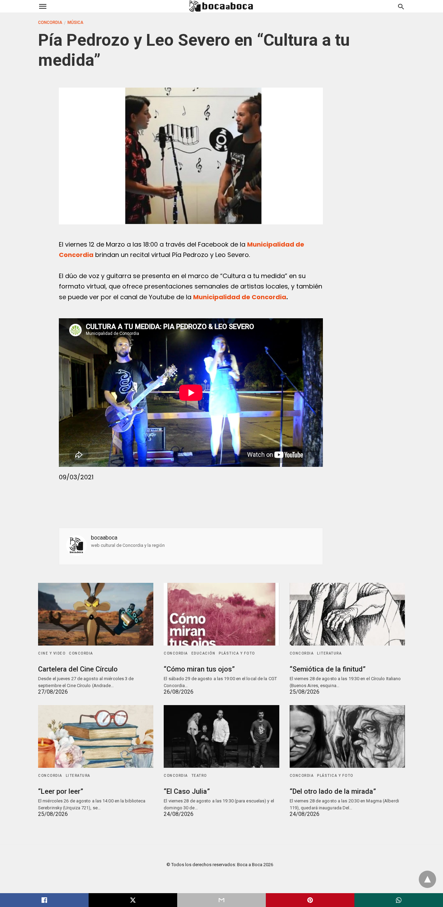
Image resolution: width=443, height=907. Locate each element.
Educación (203, 653)
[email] (221, 900)
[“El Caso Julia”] (221, 736)
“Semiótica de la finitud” (327, 669)
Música (75, 22)
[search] (401, 6)
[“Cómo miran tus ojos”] (221, 614)
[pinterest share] (310, 900)
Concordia (50, 22)
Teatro (199, 775)
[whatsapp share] (398, 900)
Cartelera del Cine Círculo (78, 669)
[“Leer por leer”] (95, 736)
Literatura (329, 653)
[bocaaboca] (221, 6)
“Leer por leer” (60, 791)
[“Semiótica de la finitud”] (347, 614)
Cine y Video (51, 653)
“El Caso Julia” (187, 791)
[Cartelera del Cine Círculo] (95, 614)
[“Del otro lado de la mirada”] (347, 736)
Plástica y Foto (237, 653)
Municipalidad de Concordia (239, 297)
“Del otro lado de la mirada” (333, 791)
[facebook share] (44, 900)
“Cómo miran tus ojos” (199, 669)
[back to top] (427, 879)
